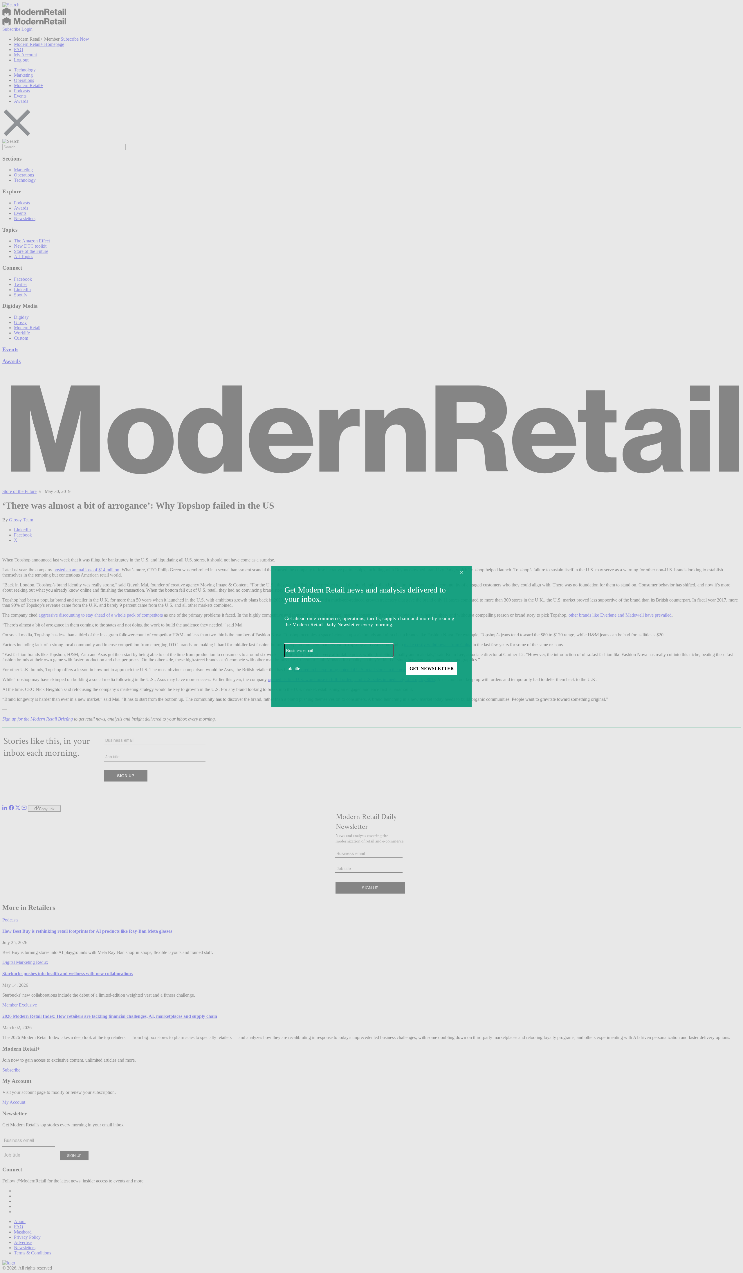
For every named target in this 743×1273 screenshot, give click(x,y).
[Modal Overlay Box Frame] (371, 636)
